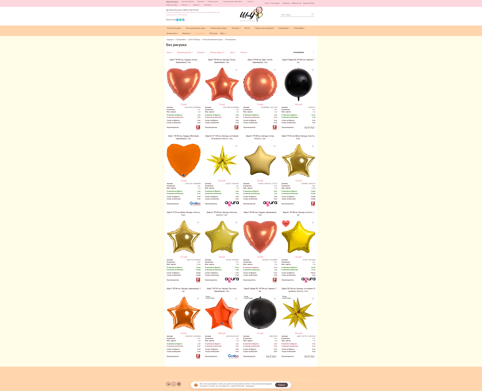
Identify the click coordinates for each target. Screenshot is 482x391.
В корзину (183, 99)
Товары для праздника (264, 28)
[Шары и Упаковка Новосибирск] (251, 14)
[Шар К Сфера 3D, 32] (298, 84)
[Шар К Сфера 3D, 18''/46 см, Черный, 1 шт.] (260, 313)
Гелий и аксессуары (218, 28)
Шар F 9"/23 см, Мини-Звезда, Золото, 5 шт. (298, 137)
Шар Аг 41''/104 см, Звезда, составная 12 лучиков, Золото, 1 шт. (221, 137)
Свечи (246, 28)
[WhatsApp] (173, 384)
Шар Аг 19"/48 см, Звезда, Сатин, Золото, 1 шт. (260, 137)
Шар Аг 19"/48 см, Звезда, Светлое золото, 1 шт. (222, 213)
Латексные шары (174, 28)
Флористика (172, 33)
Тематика (186, 33)
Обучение (207, 5)
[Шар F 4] (184, 237)
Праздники (199, 33)
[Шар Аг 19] (260, 161)
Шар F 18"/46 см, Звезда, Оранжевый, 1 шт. (184, 290)
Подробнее (250, 386)
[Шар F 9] (298, 161)
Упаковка (235, 28)
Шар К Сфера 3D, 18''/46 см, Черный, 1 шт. (260, 290)
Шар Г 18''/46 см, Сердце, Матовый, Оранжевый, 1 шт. (183, 137)
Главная (170, 40)
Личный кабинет (188, 1)
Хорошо (281, 385)
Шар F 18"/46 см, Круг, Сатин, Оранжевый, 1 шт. (260, 61)
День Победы (194, 39)
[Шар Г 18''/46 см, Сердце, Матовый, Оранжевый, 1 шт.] (184, 161)
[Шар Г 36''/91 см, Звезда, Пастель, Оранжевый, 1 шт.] (222, 313)
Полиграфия (298, 28)
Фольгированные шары (195, 28)
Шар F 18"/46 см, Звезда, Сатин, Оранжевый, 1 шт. (222, 61)
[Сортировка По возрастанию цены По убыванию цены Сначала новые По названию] (304, 52)
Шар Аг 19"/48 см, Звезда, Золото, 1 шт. (298, 213)
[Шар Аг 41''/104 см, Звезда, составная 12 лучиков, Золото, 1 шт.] (222, 161)
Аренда (195, 5)
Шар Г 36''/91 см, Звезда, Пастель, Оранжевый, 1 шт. (222, 290)
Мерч (222, 33)
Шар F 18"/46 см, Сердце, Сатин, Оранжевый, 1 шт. (183, 61)
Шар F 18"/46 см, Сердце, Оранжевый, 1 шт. (260, 213)
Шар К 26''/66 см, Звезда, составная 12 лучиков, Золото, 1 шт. (298, 290)
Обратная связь (171, 5)
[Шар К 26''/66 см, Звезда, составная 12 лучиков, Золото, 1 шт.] (298, 313)
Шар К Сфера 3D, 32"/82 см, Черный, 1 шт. (298, 61)
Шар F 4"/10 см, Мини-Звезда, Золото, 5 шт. (183, 213)
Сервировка (283, 28)
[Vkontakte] (168, 384)
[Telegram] (179, 384)
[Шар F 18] (184, 84)
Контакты (200, 1)
